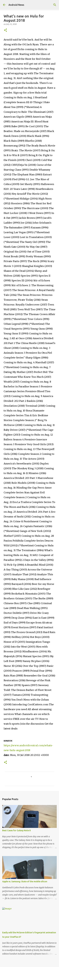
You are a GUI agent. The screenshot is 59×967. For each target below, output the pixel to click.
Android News (16, 4)
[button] (5, 30)
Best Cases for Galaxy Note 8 (16, 830)
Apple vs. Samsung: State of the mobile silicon (24, 881)
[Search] (55, 4)
